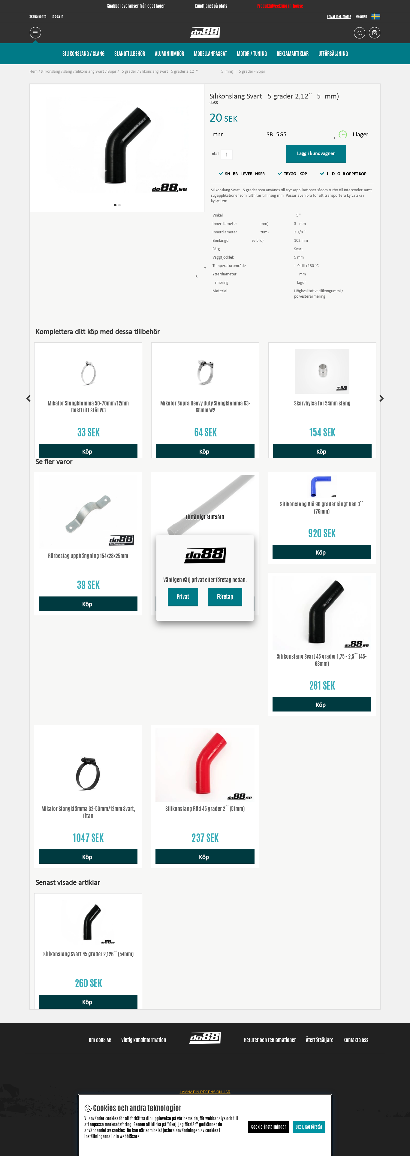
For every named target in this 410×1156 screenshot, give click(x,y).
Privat (183, 596)
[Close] (253, 534)
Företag (225, 596)
